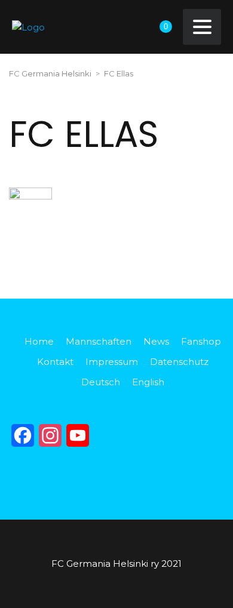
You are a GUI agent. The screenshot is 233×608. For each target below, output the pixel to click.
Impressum (111, 361)
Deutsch (100, 382)
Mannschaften (98, 341)
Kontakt (55, 361)
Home (39, 341)
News (156, 341)
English (148, 382)
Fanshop (201, 341)
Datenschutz (179, 361)
